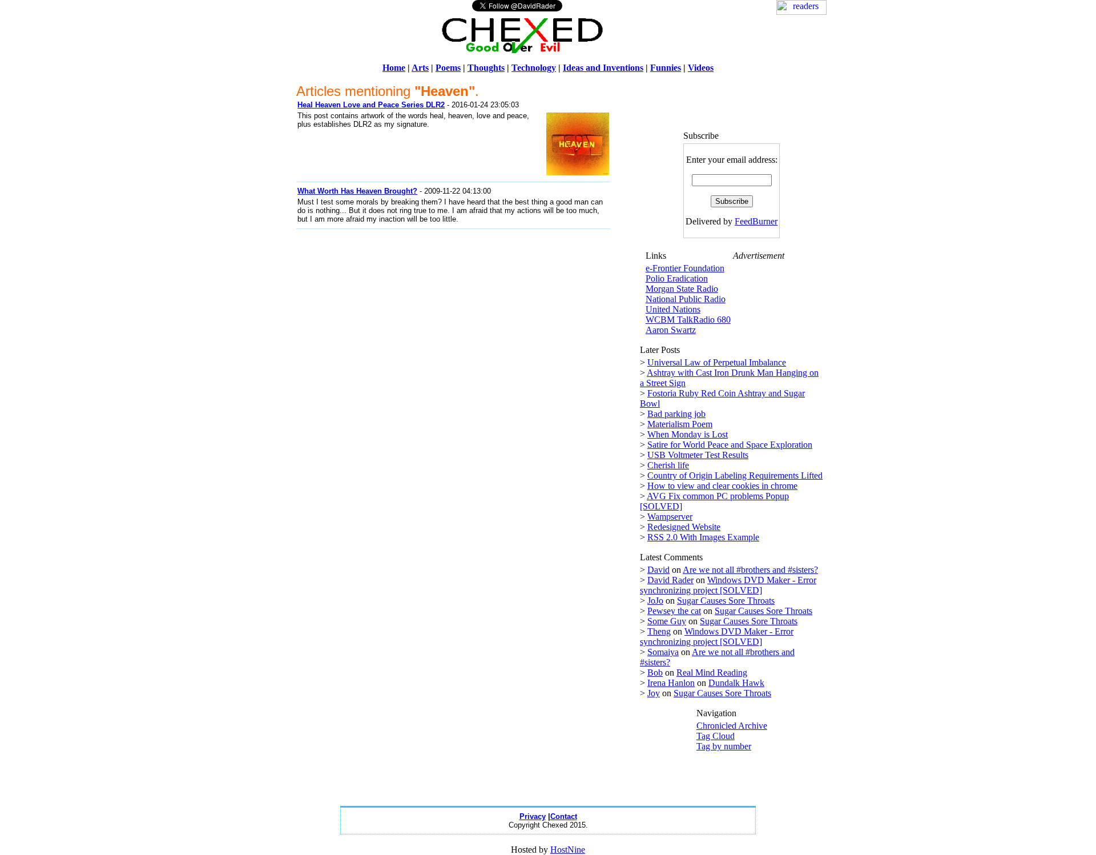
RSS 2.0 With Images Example (703, 537)
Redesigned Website (683, 527)
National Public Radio (686, 299)
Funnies (665, 68)
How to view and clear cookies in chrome (722, 486)
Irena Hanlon (671, 683)
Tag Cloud (715, 736)
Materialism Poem (679, 424)
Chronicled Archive (731, 725)
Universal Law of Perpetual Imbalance (716, 362)
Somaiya (663, 652)
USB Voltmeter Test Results (697, 455)
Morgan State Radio (682, 289)
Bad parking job (676, 414)
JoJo (655, 600)
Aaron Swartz (671, 330)
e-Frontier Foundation (685, 268)
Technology (533, 68)
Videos (701, 68)
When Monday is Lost (687, 434)
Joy (653, 693)
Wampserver (669, 516)
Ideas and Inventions (603, 68)
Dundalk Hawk (736, 683)
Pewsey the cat (674, 611)
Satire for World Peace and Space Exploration (729, 444)
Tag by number (723, 746)
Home (393, 68)
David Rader (670, 580)
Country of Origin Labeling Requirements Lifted (735, 475)
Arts (420, 68)
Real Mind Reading (711, 672)
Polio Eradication (677, 278)
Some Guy (666, 621)
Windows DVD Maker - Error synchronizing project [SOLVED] (728, 585)
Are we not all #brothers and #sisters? (750, 570)
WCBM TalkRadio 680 (688, 319)
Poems (448, 68)
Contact (563, 816)
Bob (655, 672)
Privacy (532, 816)
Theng (659, 631)
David (658, 570)
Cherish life (668, 465)
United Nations (673, 309)
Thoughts (486, 68)
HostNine (567, 849)
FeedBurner (756, 221)
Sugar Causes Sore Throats (726, 600)
